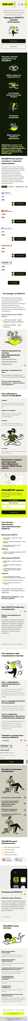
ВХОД (19, 4)
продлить (9, 1019)
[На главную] (8, 4)
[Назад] (22, 371)
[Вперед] (25, 617)
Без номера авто (20, 1010)
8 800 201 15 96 (15, 4)
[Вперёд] (25, 371)
